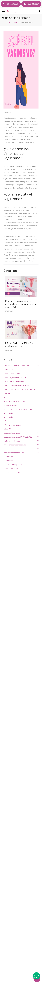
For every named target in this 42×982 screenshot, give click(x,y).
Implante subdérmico (12, 441)
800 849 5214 (33, 4)
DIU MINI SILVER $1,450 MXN (14, 401)
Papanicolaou (9, 457)
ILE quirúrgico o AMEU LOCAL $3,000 (18, 437)
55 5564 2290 (12, 4)
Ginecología (8, 413)
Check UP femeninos (12, 374)
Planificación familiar (11, 469)
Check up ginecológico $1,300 (15, 378)
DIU (5, 397)
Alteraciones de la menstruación (16, 366)
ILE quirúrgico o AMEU (12, 433)
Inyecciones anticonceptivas (15, 445)
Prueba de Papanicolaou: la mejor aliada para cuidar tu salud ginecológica (21, 304)
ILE (5, 421)
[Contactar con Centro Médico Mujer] (36, 976)
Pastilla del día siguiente (13, 465)
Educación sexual (10, 405)
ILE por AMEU (9, 429)
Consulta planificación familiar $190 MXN (19, 389)
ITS (5, 449)
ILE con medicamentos (12, 425)
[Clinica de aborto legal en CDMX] (12, 11)
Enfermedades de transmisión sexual (18, 409)
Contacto (7, 393)
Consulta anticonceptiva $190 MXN (17, 385)
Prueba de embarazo (12, 472)
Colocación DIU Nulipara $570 (15, 382)
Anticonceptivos (10, 370)
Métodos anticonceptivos (14, 453)
